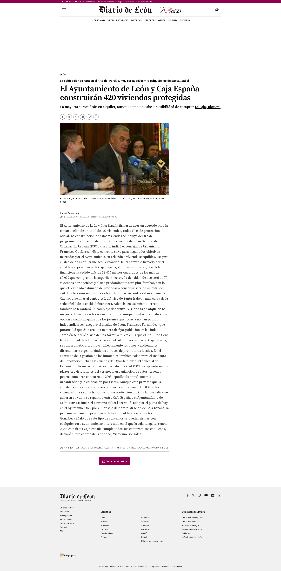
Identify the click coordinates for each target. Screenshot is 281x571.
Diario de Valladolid (190, 521)
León (111, 20)
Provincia (122, 20)
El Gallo (144, 537)
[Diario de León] (140, 10)
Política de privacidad (119, 566)
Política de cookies (139, 566)
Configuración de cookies (160, 566)
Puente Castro (82, 448)
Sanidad (145, 518)
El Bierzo (104, 521)
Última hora (98, 20)
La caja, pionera (208, 107)
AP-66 (81, 1)
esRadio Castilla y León (192, 537)
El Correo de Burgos (190, 525)
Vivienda (68, 448)
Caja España (144, 448)
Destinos (145, 529)
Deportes (150, 20)
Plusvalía (108, 448)
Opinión (144, 533)
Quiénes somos (67, 508)
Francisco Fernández (125, 448)
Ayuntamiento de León (162, 448)
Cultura (173, 20)
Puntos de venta (67, 523)
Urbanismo (96, 448)
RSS (61, 531)
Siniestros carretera (94, 1)
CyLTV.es (186, 533)
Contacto (64, 527)
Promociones (66, 519)
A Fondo (145, 525)
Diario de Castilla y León (192, 518)
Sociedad (136, 20)
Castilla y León (107, 533)
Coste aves (129, 1)
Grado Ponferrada (144, 1)
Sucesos (185, 20)
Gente (161, 20)
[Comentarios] (95, 116)
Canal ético (177, 566)
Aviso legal (103, 566)
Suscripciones (66, 515)
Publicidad (64, 512)
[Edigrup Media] (68, 554)
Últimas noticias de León (152, 541)
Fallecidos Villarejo (113, 1)
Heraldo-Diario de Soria (192, 529)
